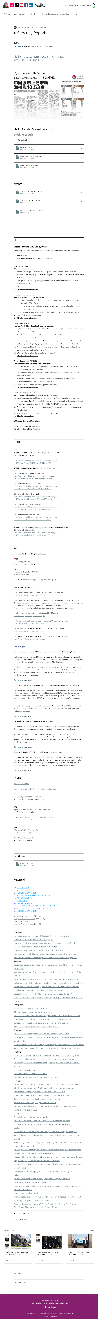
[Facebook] (26, 5)
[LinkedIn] (31, 5)
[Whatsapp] (94, 7)
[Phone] (94, 3)
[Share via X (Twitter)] (19, 1213)
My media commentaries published (55, 14)
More (75, 14)
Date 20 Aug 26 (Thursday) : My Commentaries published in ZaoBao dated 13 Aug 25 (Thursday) (17, 1253)
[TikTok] (17, 5)
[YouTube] (21, 5)
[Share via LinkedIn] (24, 1213)
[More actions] (83, 27)
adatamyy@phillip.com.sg (50, 1300)
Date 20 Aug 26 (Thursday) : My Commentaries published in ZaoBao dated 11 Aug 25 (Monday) (49, 1253)
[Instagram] (12, 5)
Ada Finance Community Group (26, 14)
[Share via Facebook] (14, 1213)
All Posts (7, 14)
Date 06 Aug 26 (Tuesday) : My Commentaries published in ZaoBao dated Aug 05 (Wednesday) (79, 1253)
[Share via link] (28, 1213)
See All (92, 1230)
